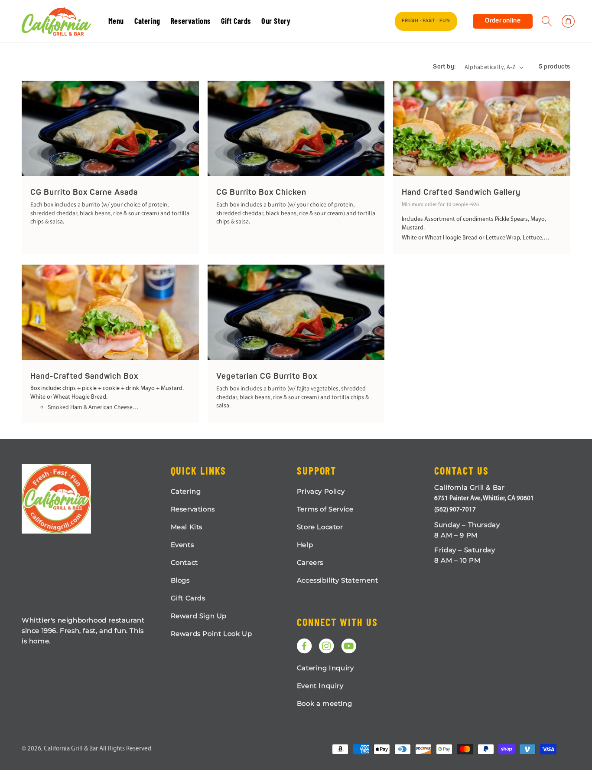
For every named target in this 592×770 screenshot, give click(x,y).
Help (305, 545)
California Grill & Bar (71, 749)
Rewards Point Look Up (211, 633)
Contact (184, 562)
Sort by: (444, 67)
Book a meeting (324, 703)
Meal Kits (186, 527)
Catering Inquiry (325, 668)
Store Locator (320, 527)
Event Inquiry (320, 686)
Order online (502, 21)
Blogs (180, 580)
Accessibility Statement (337, 580)
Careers (310, 562)
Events (182, 545)
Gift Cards (188, 598)
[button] (546, 21)
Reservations (193, 509)
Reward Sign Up (199, 616)
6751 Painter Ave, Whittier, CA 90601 (484, 498)
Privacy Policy (321, 491)
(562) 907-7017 (455, 510)
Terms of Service (325, 509)
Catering (186, 491)
